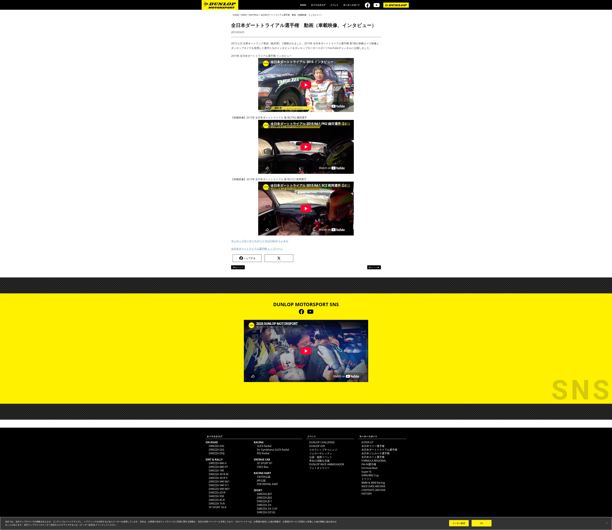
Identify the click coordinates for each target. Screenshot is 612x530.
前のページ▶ (374, 267)
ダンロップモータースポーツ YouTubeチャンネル (259, 241)
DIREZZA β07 (264, 494)
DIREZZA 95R (216, 496)
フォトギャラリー (319, 468)
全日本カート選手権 (372, 457)
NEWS (303, 5)
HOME (236, 14)
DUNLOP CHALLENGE (322, 442)
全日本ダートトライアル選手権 (379, 449)
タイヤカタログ (318, 5)
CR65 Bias (263, 467)
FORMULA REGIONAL (373, 460)
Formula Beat (369, 468)
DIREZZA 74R (216, 470)
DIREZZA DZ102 (266, 512)
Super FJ (366, 471)
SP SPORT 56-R (217, 507)
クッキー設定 (459, 523)
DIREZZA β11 (264, 501)
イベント (334, 5)
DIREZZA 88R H (217, 463)
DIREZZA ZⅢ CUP (267, 508)
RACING (259, 442)
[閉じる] (606, 522)
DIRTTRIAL (254, 14)
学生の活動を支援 (319, 460)
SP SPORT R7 (264, 463)
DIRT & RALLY (214, 459)
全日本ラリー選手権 (372, 446)
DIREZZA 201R (217, 492)
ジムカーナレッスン (320, 453)
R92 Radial (263, 453)
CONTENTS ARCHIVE (373, 490)
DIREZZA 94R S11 (219, 485)
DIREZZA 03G (216, 446)
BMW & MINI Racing (373, 482)
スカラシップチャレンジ (323, 449)
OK (481, 523)
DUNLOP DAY (317, 446)
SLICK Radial (264, 446)
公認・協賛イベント (320, 457)
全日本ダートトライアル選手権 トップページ (257, 248)
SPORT (258, 490)
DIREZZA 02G (216, 449)
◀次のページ (238, 267)
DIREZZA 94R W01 (219, 489)
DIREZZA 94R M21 (219, 481)
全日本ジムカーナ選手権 (375, 453)
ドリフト (366, 479)
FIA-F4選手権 (368, 464)
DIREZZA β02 (264, 497)
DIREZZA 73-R (217, 503)
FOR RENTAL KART (267, 484)
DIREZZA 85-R (217, 500)
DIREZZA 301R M (218, 474)
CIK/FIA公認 (263, 476)
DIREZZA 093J (216, 453)
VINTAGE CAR (262, 459)
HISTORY (366, 493)
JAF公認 (261, 480)
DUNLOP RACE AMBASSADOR (326, 464)
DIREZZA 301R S (218, 478)
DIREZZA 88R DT (218, 467)
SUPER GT (367, 442)
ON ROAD (212, 442)
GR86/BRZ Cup (370, 475)
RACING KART (262, 473)
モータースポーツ (351, 5)
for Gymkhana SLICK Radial (273, 449)
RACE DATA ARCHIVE (373, 486)
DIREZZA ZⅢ (264, 505)
